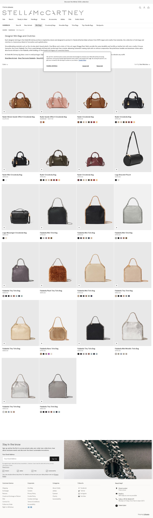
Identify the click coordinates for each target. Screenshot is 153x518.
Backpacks (100, 25)
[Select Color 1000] (43, 354)
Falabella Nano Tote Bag (49, 348)
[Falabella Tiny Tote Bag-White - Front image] (132, 265)
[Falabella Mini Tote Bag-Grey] (132, 207)
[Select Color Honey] (97, 122)
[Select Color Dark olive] (89, 122)
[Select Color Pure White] (6, 238)
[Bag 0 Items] (148, 7)
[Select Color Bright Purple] (49, 354)
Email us (121, 494)
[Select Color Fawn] (41, 354)
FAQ (3, 499)
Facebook (83, 488)
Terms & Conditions (34, 501)
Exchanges (5, 491)
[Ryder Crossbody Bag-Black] (132, 91)
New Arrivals (28, 25)
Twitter (83, 491)
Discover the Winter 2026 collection (76, 2)
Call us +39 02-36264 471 (126, 499)
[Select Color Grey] (43, 238)
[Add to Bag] (4, 111)
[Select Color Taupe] (43, 122)
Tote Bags (75, 25)
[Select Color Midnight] (19, 296)
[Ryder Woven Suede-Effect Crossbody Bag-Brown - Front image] (20, 91)
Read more (5, 467)
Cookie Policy (32, 496)
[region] (77, 62)
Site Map (30, 488)
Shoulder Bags (63, 25)
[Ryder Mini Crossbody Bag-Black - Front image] (20, 149)
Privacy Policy (32, 493)
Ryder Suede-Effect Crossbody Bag (53, 117)
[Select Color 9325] (51, 354)
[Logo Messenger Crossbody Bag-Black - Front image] (20, 207)
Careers (30, 491)
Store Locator (123, 488)
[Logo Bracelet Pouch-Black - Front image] (132, 149)
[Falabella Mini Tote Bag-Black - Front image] (57, 207)
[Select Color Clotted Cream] (91, 238)
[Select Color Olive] (51, 238)
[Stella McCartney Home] (42, 13)
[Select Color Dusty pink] (126, 354)
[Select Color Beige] (86, 122)
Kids (35, 470)
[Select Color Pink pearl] (14, 412)
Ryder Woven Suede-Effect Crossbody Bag (18, 117)
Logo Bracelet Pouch (123, 175)
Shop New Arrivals (11, 58)
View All (18, 25)
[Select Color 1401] (46, 354)
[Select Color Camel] (84, 122)
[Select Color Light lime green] (118, 354)
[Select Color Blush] (124, 354)
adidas (21, 470)
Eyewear (55, 493)
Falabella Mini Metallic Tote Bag (127, 348)
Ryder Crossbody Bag (85, 117)
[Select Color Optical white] (6, 180)
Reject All (100, 66)
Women (7, 470)
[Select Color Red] (94, 122)
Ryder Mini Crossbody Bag (12, 175)
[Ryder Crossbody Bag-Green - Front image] (57, 149)
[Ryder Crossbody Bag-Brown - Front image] (95, 91)
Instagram (84, 493)
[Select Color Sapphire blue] (121, 354)
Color (4, 64)
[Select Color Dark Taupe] (49, 238)
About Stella (56, 488)
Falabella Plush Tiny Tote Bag (51, 291)
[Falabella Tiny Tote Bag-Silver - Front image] (20, 381)
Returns (4, 493)
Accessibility (31, 504)
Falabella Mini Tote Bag (48, 233)
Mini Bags (39, 25)
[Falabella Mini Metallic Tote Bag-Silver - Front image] (132, 323)
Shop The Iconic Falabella (26, 58)
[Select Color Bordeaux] (91, 122)
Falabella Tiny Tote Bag (11, 291)
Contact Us (5, 501)
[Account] (144, 7)
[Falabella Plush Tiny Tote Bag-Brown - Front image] (57, 265)
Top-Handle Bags (87, 25)
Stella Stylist (122, 505)
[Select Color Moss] (84, 238)
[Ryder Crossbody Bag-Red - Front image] (95, 149)
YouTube (83, 496)
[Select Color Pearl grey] (118, 180)
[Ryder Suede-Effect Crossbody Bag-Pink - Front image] (57, 91)
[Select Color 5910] (11, 412)
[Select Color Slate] (9, 296)
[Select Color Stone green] (86, 238)
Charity (55, 496)
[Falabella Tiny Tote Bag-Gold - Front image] (20, 323)
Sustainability (52, 470)
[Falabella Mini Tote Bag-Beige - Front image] (95, 265)
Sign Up (54, 459)
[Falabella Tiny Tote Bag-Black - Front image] (95, 323)
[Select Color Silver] (116, 354)
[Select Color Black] (81, 122)
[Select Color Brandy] (78, 122)
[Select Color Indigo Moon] (89, 238)
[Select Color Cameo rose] (41, 122)
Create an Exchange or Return (11, 496)
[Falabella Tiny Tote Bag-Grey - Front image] (20, 265)
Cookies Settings (33, 499)
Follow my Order (7, 504)
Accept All (86, 66)
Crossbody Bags (50, 25)
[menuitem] (11, 19)
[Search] (140, 7)
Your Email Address (8, 454)
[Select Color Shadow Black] (81, 238)
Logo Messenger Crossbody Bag (14, 233)
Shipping (5, 488)
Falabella (25, 50)
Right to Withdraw (8, 507)
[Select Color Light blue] (22, 296)
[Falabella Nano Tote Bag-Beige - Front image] (57, 323)
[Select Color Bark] (46, 238)
